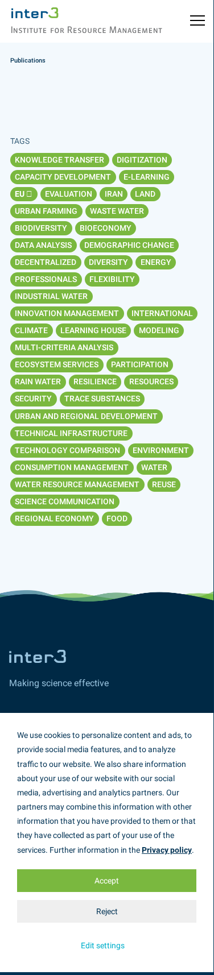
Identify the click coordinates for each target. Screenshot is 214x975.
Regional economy (54, 518)
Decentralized (45, 262)
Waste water (117, 210)
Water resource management (77, 484)
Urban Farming (46, 210)
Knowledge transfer (59, 159)
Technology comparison (67, 450)
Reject (107, 911)
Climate (31, 330)
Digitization (142, 159)
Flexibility (112, 279)
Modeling (159, 330)
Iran (114, 193)
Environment (161, 450)
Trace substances (102, 398)
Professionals (46, 279)
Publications (28, 60)
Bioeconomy (105, 228)
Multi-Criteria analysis (64, 347)
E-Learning (147, 176)
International (162, 313)
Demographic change (129, 245)
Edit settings (103, 945)
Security (33, 398)
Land (145, 193)
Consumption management (72, 467)
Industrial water (51, 296)
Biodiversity (41, 228)
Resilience (95, 381)
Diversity (108, 262)
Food (116, 518)
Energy (156, 262)
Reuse (164, 484)
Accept (106, 880)
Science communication (64, 501)
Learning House (93, 330)
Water (154, 467)
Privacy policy (167, 849)
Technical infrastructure (71, 433)
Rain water (38, 381)
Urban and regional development (86, 416)
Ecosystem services (56, 364)
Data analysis (43, 245)
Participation (139, 364)
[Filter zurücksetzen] (29, 194)
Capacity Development (63, 176)
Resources (151, 381)
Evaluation (68, 193)
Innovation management (67, 313)
